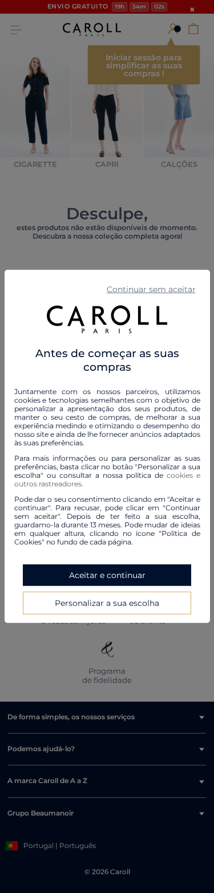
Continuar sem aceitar (151, 289)
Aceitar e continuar (107, 575)
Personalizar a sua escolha (107, 603)
